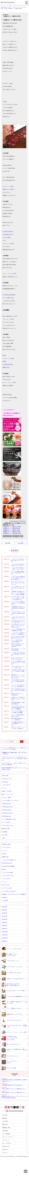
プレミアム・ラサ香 (8, 319)
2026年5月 (4, 916)
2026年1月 (4, 928)
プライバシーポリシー (8, 1137)
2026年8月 (4, 906)
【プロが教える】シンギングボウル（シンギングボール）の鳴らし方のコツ (18, 625)
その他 (21, 536)
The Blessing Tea (6, 803)
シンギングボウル (6, 785)
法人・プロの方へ (6, 1143)
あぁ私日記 (4, 831)
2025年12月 (5, 931)
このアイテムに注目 (7, 888)
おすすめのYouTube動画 (8, 866)
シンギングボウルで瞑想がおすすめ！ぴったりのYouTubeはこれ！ (18, 603)
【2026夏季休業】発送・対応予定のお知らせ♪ (12, 1085)
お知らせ (4, 869)
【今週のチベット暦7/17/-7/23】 (12, 526)
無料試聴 (4, 1118)
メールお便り (5, 900)
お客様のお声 (5, 856)
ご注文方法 (5, 1121)
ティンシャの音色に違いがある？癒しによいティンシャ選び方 (18, 663)
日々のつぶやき (6, 885)
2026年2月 (4, 925)
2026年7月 (4, 910)
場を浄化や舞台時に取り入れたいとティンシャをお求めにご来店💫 (14, 768)
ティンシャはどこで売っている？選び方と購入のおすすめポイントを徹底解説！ (18, 707)
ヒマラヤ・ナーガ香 (8, 186)
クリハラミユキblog (7, 536)
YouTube (4, 853)
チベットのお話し (6, 822)
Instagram (4, 897)
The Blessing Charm (7, 813)
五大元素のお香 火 (7, 234)
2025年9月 (4, 941)
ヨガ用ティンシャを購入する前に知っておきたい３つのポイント (18, 699)
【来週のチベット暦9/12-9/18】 (12, 531)
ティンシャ (4, 788)
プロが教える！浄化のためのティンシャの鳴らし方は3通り (18, 671)
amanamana (5, 781)
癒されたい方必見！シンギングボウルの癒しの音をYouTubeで (18, 645)
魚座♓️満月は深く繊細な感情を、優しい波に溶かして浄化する (14, 753)
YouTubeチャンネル (7, 778)
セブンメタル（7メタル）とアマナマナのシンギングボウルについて (18, 583)
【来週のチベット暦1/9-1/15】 (11, 530)
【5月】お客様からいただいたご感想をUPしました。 (14, 1088)
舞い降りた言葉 (6, 828)
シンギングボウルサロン (8, 875)
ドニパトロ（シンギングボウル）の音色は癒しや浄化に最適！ (18, 654)
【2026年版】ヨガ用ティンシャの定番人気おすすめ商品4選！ (18, 608)
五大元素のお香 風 (7, 231)
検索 (21, 741)
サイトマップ (5, 1140)
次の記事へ (21, 543)
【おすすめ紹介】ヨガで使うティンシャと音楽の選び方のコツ (18, 681)
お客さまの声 (5, 775)
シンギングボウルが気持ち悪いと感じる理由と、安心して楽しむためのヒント (18, 578)
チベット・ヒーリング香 (9, 273)
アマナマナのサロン (8, 104)
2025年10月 (5, 938)
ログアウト (5, 1152)
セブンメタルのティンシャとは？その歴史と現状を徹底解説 (18, 690)
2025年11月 (5, 934)
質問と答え (5, 1124)
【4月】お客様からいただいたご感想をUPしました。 (14, 1092)
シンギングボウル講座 (7, 872)
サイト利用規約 (6, 1133)
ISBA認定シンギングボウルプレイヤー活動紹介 (14, 894)
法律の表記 (5, 1130)
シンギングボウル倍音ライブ (9, 860)
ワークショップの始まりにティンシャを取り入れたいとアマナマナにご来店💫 (14, 748)
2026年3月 (4, 922)
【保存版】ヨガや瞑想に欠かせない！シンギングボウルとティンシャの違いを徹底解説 (18, 593)
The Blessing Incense (7, 806)
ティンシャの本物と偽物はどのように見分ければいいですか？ (18, 573)
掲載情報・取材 (6, 1127)
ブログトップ (16, 536)
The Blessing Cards (7, 863)
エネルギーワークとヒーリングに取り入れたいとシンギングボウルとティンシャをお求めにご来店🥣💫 (14, 758)
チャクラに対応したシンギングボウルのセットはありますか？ (18, 588)
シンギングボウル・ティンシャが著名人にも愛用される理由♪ (18, 613)
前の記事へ (8, 543)
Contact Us (5, 1149)
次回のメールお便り (7, 791)
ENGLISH (4, 1115)
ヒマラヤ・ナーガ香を (8, 243)
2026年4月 (4, 919)
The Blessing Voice (7, 810)
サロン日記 (4, 835)
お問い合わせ (5, 1146)
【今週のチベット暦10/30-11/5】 (12, 533)
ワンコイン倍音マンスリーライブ (10, 800)
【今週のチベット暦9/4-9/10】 (11, 528)
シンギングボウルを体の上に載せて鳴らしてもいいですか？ (18, 560)
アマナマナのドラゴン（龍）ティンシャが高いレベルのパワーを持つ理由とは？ (18, 598)
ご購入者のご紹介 (6, 844)
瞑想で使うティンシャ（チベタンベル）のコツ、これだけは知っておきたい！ (18, 676)
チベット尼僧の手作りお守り (9, 819)
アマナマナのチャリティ (8, 825)
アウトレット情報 (6, 797)
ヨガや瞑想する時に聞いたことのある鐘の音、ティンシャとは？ (18, 723)
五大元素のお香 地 (7, 364)
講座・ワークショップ (7, 794)
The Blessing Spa (6, 816)
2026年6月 (4, 913)
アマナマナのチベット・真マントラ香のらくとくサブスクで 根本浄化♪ (14, 764)
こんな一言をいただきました (9, 891)
